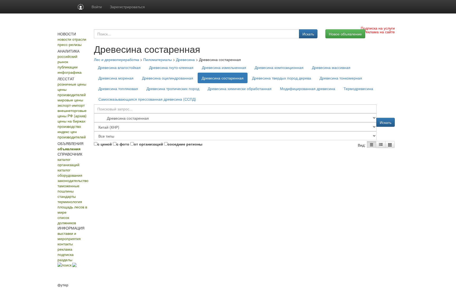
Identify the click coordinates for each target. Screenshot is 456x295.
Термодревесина (358, 88)
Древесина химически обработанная (240, 88)
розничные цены (72, 84)
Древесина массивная (331, 67)
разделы (65, 259)
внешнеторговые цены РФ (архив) (72, 113)
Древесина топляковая (118, 88)
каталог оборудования (70, 172)
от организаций (148, 144)
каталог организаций (68, 162)
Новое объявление (345, 33)
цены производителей (72, 92)
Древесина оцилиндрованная (167, 78)
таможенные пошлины (68, 188)
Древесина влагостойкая (119, 67)
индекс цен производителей (72, 134)
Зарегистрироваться (127, 6)
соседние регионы (185, 144)
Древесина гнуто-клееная (171, 67)
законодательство (73, 180)
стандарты (67, 196)
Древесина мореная (116, 78)
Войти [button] (97, 6)
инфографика (70, 72)
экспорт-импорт (71, 105)
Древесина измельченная (224, 67)
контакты (65, 243)
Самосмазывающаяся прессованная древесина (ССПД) (147, 99)
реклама (65, 249)
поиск (67, 265)
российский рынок (67, 59)
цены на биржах (72, 121)
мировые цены (70, 99)
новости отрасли (72, 39)
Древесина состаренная (223, 78)
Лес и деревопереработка (116, 59)
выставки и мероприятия (69, 236)
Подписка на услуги (378, 28)
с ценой (104, 144)
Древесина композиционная (279, 67)
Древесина (185, 59)
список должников (67, 220)
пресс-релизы (70, 44)
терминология (70, 201)
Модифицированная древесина (307, 88)
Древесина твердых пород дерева (281, 78)
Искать (308, 33)
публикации (68, 66)
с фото (122, 144)
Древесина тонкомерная (341, 78)
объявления (69, 148)
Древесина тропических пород (172, 88)
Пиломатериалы (157, 59)
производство (69, 126)
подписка (66, 254)
